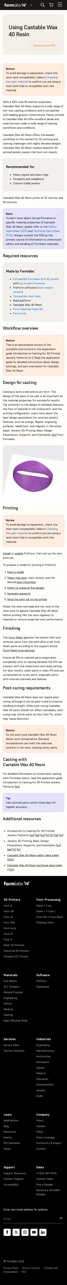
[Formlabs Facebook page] (7, 1232)
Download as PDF (44, 45)
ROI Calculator (12, 1143)
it (52, 835)
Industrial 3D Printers (16, 951)
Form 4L (8, 917)
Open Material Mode (16, 1020)
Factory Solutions (14, 1050)
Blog (6, 1126)
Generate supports (19, 593)
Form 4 (8, 905)
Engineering (10, 998)
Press (39, 1131)
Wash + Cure (43, 905)
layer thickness (26, 582)
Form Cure (19, 313)
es (42, 835)
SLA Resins (10, 981)
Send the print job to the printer (27, 599)
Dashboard (42, 986)
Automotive (43, 1056)
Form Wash (20, 309)
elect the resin (18, 577)
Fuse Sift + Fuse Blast (49, 917)
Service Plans (11, 1045)
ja (56, 835)
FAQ (24, 1271)
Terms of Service (31, 1268)
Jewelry (40, 1090)
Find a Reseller (44, 1184)
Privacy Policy (11, 1268)
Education (42, 1079)
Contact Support (14, 1179)
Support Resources (15, 1173)
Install (7, 553)
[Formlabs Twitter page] (16, 1232)
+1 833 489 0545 (46, 1173)
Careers (40, 1126)
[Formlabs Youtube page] (34, 1232)
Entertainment (45, 1084)
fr (47, 835)
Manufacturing (45, 1050)
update (19, 553)
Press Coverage (45, 1137)
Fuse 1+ (8, 939)
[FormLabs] (15, 5)
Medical (8, 1009)
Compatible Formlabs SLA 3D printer (36, 279)
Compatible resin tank (27, 296)
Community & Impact (49, 1143)
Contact (41, 1148)
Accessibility (11, 1184)
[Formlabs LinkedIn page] (42, 1232)
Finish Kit (37, 309)
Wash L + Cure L (46, 911)
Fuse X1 (8, 933)
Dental (7, 1003)
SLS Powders (11, 986)
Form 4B (9, 911)
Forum (7, 1148)
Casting (8, 1014)
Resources (10, 1131)
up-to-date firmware (32, 283)
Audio (39, 1096)
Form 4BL (9, 922)
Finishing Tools (44, 922)
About (40, 1120)
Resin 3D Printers (14, 945)
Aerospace (42, 1062)
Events (8, 1137)
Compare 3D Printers (16, 956)
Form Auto (10, 928)
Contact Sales (44, 1179)
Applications (11, 1120)
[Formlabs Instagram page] (25, 1232)
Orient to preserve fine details (25, 588)
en (30, 357)
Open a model (15, 572)
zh (61, 835)
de (37, 835)
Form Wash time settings (19, 650)
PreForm (41, 981)
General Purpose (13, 992)
